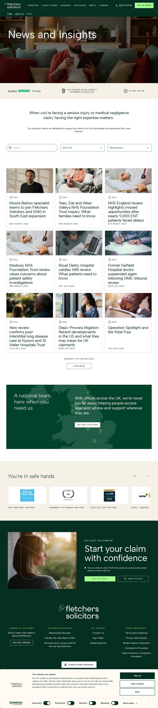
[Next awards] (148, 476)
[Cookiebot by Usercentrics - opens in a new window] (16, 703)
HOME (9, 14)
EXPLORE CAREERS (21, 643)
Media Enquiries (98, 643)
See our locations (87, 425)
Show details (128, 703)
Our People (80, 5)
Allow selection (137, 684)
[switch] (70, 703)
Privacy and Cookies (136, 638)
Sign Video (98, 638)
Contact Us (98, 633)
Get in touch (144, 5)
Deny (137, 692)
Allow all (137, 676)
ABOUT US (19, 14)
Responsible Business (60, 633)
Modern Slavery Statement (136, 643)
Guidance (66, 5)
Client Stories (49, 5)
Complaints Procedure (136, 648)
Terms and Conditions (136, 633)
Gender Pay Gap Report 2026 (60, 638)
